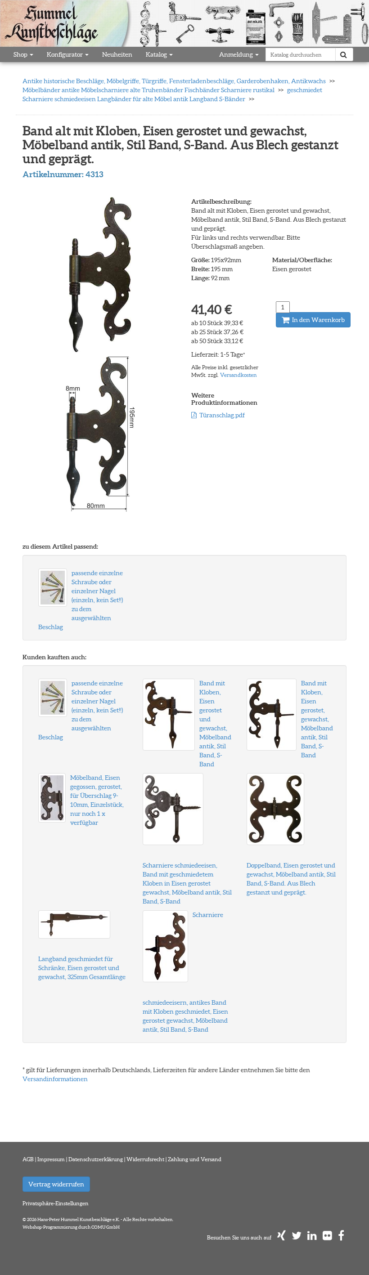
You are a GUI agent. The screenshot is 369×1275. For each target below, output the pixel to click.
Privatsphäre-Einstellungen (55, 1203)
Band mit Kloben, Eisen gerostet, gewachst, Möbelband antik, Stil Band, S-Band (317, 719)
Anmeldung (236, 54)
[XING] (281, 1237)
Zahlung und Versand (194, 1159)
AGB (28, 1159)
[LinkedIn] (312, 1237)
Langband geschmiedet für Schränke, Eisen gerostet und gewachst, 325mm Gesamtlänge (82, 967)
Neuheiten (117, 54)
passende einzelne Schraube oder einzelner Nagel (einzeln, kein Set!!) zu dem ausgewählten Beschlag (80, 600)
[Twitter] (297, 1237)
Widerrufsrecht (145, 1159)
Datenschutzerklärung (95, 1159)
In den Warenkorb (318, 319)
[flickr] (327, 1237)
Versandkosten (238, 375)
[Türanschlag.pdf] (194, 415)
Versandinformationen (55, 1079)
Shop (21, 54)
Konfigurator (65, 54)
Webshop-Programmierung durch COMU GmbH (71, 1227)
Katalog (157, 54)
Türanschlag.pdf (222, 415)
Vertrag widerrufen (56, 1184)
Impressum (51, 1159)
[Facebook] (341, 1237)
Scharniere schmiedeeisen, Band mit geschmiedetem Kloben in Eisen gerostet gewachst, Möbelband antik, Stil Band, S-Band (187, 883)
